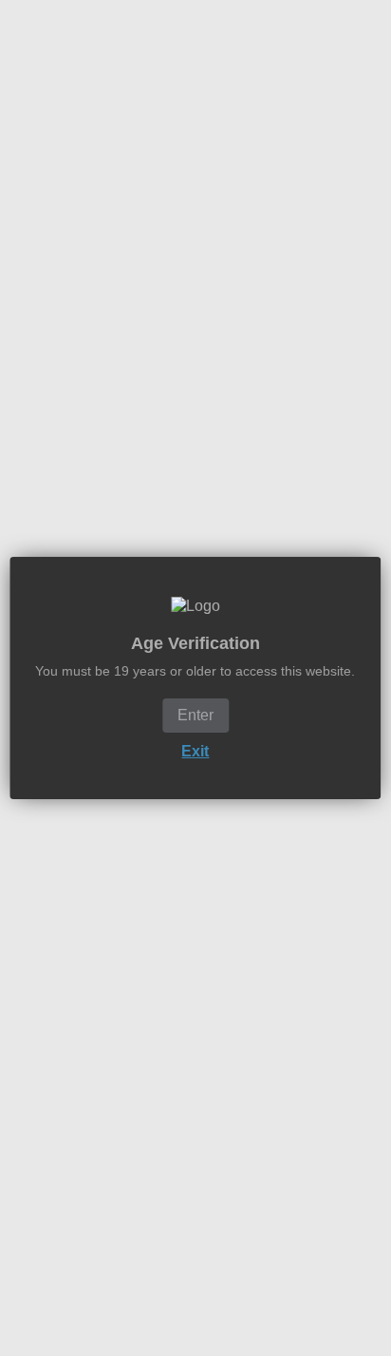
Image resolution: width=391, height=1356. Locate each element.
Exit (195, 751)
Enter (195, 715)
